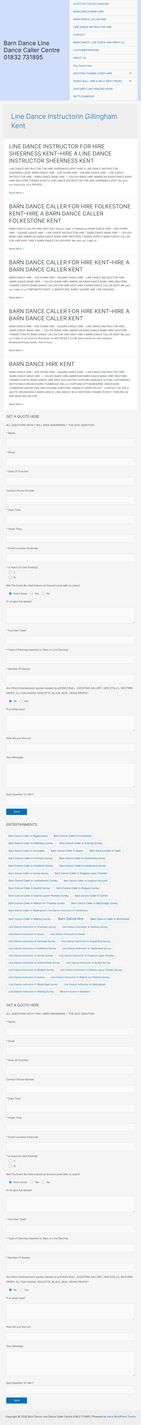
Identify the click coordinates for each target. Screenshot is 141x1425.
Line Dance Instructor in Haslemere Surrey (86, 948)
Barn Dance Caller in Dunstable (27, 850)
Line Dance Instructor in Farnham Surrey (32, 941)
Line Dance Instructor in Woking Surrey (31, 991)
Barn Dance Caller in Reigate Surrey (78, 888)
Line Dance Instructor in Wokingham (84, 984)
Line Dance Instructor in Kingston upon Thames (86, 955)
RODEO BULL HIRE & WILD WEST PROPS (97, 81)
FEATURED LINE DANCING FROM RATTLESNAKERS (93, 92)
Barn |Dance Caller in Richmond (110, 919)
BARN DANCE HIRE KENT (42, 364)
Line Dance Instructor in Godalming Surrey (85, 941)
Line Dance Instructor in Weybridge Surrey (33, 984)
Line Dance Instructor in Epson (26, 934)
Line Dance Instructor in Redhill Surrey (88, 962)
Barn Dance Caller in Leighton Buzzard (85, 880)
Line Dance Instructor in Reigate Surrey (31, 969)
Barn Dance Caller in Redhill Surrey (29, 888)
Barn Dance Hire (70, 919)
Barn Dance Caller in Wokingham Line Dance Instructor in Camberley (48, 910)
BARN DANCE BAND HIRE (88, 11)
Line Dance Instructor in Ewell (67, 934)
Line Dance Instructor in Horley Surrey (31, 955)
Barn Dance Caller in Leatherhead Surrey (33, 880)
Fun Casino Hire (82, 65)
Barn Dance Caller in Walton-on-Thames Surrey (37, 903)
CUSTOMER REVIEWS (86, 50)
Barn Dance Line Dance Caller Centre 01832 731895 (32, 50)
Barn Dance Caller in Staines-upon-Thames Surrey (38, 895)
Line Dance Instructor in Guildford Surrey (32, 948)
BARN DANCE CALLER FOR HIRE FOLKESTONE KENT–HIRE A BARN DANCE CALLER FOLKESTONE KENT (70, 213)
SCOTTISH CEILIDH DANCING (91, 3)
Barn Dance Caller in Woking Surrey (30, 919)
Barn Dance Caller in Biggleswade (28, 835)
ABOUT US (79, 57)
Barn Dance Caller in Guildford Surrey (31, 865)
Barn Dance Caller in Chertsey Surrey (31, 843)
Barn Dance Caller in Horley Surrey (29, 873)
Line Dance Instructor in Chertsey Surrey (32, 926)
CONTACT (79, 34)
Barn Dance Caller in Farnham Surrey (31, 858)
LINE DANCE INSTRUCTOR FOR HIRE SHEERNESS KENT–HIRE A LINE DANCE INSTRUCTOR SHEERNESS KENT (60, 153)
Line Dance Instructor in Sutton (27, 977)
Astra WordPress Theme (121, 1416)
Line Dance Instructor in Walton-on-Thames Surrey (80, 977)
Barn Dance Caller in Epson (67, 850)
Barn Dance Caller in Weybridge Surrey (94, 903)
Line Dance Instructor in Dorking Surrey (85, 926)
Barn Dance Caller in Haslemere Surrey (83, 865)
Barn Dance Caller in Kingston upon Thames (81, 873)
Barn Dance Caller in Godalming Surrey (82, 858)
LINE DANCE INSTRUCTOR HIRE (92, 27)
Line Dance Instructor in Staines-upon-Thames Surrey (91, 969)
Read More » (16, 192)
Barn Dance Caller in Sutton (91, 895)
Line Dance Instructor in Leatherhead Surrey (34, 962)
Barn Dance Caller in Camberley (73, 835)
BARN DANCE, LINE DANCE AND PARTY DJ (98, 42)
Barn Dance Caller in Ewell (104, 850)
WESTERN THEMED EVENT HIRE (92, 73)
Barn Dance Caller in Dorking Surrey (80, 843)
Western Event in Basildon (75, 991)
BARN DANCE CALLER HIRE (89, 19)
